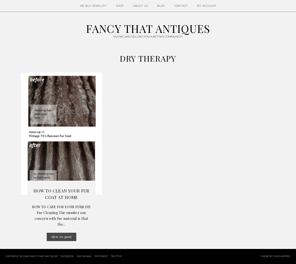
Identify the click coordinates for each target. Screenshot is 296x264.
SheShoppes (282, 256)
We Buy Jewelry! (93, 5)
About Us (140, 5)
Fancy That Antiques (148, 28)
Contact (181, 5)
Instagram (84, 256)
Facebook (67, 256)
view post (61, 236)
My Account (206, 5)
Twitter (116, 256)
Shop (120, 5)
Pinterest (101, 256)
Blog (161, 5)
